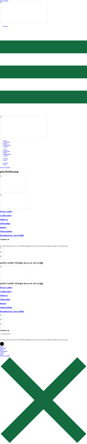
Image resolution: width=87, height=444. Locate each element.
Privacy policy (6, 211)
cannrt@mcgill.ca (4, 244)
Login (5, 160)
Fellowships (6, 142)
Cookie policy (6, 215)
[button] (2, 344)
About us (4, 219)
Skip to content (4, 0)
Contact (5, 146)
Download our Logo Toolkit (12, 235)
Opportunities (7, 145)
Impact (5, 143)
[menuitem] (5, 26)
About (5, 140)
